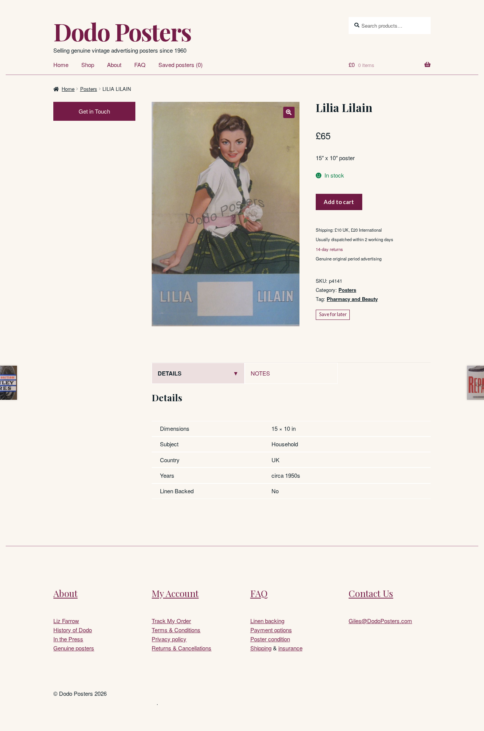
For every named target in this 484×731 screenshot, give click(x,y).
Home (60, 65)
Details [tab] (170, 373)
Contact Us (371, 593)
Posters (88, 88)
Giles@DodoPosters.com (380, 621)
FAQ (140, 65)
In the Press (68, 639)
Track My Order (171, 621)
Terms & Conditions (176, 630)
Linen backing (267, 621)
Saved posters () (180, 65)
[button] (289, 112)
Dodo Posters (122, 31)
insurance (290, 648)
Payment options (271, 630)
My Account (175, 593)
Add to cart (339, 201)
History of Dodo (72, 630)
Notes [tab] (260, 373)
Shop (87, 65)
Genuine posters (73, 648)
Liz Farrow (66, 621)
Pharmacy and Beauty (352, 298)
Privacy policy (169, 639)
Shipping (260, 648)
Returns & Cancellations (181, 648)
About (114, 65)
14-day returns (329, 249)
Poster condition (270, 639)
